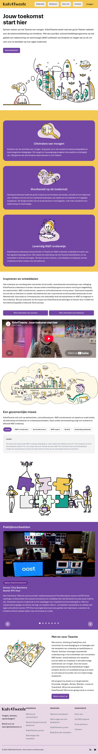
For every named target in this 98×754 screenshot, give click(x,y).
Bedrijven (53, 4)
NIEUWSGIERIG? (11, 50)
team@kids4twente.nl (12, 727)
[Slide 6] (55, 623)
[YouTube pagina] (95, 750)
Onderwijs (40, 4)
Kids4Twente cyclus (35, 730)
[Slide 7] (58, 623)
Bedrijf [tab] (67, 429)
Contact (78, 4)
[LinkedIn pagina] (90, 750)
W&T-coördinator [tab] (21, 429)
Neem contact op (60, 696)
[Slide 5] (52, 623)
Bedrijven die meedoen (60, 732)
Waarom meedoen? (59, 714)
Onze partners (81, 724)
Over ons (65, 4)
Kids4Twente (17, 750)
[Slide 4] (49, 623)
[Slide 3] (46, 623)
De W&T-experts (82, 719)
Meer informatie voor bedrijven (71, 313)
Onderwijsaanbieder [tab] (83, 429)
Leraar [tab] (7, 429)
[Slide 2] (43, 623)
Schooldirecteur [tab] (39, 429)
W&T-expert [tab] (55, 429)
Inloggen (89, 4)
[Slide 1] (40, 623)
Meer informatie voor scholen (25, 313)
